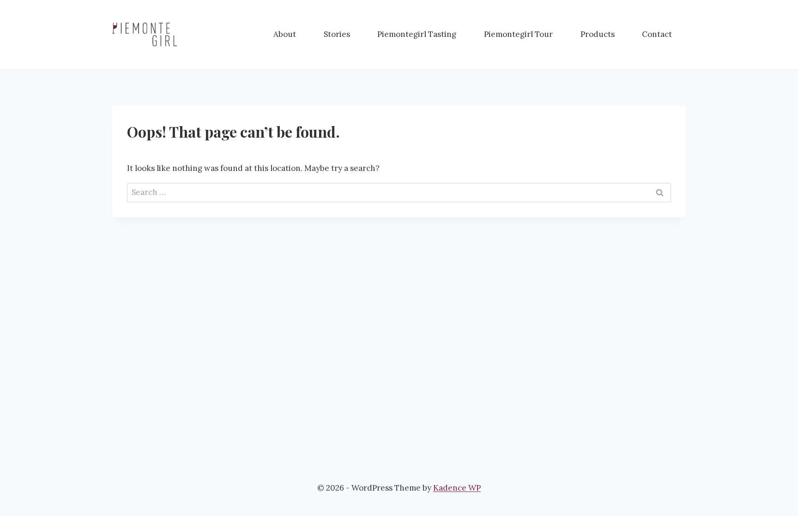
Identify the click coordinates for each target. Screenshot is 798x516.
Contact (657, 34)
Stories (337, 34)
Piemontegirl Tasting (416, 34)
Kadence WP (457, 488)
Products (597, 34)
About (284, 34)
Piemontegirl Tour (518, 34)
